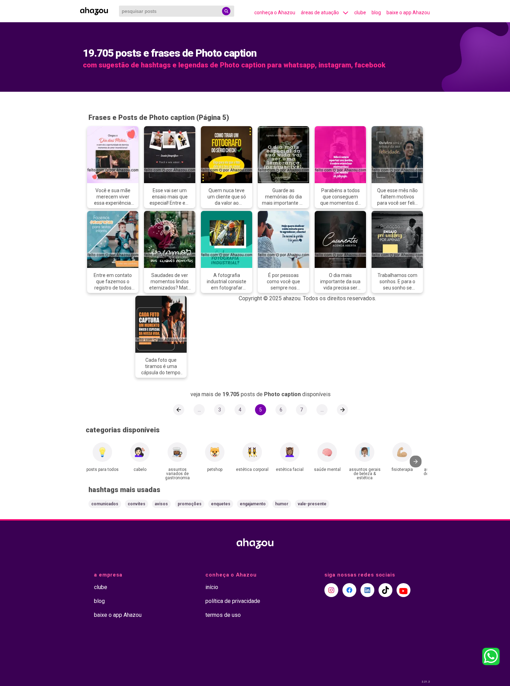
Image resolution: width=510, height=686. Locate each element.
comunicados (104, 503)
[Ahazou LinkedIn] (367, 590)
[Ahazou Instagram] (331, 590)
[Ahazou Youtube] (403, 590)
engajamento (253, 503)
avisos (161, 503)
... (199, 410)
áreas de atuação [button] (320, 12)
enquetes (220, 503)
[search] (226, 11)
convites (136, 503)
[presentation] (416, 461)
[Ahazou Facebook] (349, 590)
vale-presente (312, 503)
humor (281, 503)
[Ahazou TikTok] (385, 590)
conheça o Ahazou (274, 12)
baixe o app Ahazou (408, 12)
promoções (190, 503)
